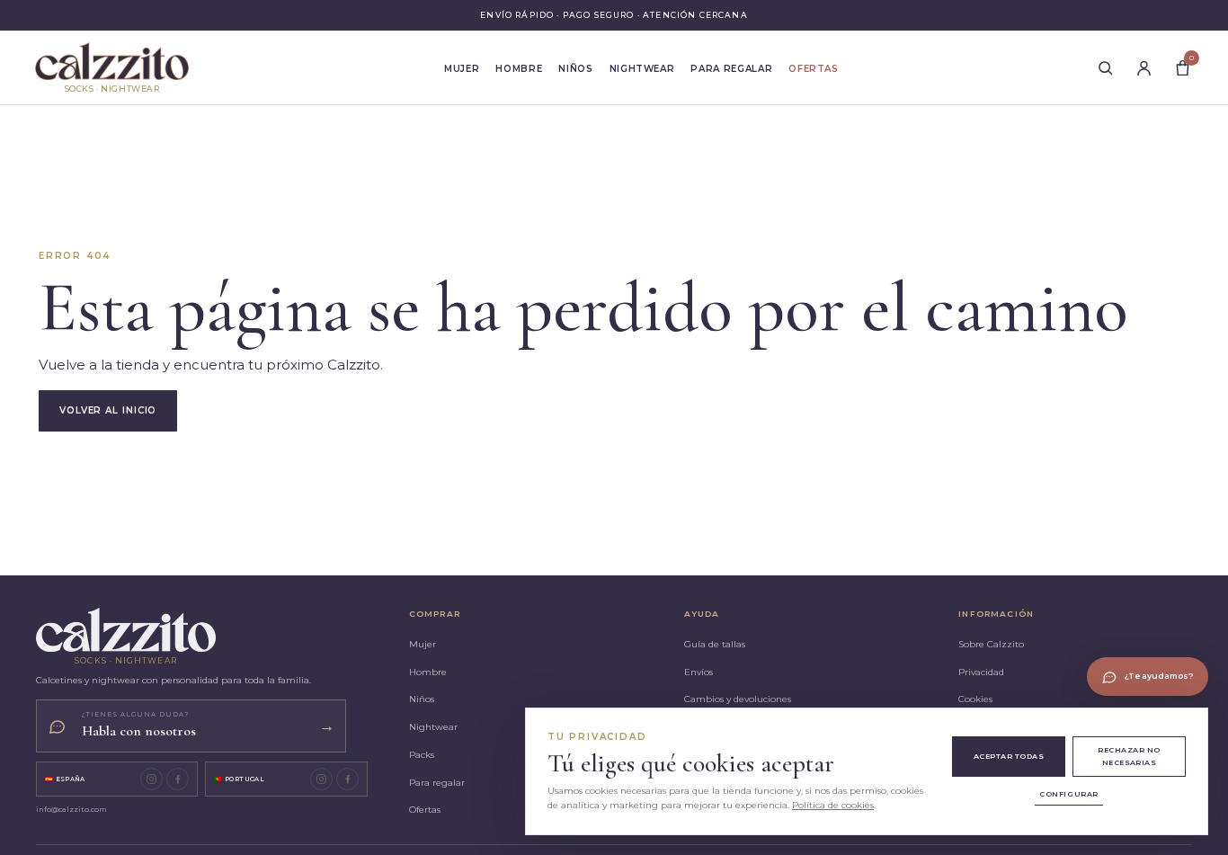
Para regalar (731, 69)
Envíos (698, 672)
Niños (575, 69)
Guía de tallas (714, 644)
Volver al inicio (107, 410)
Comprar (434, 614)
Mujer (461, 69)
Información (996, 614)
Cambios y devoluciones (737, 699)
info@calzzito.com (71, 809)
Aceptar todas (1009, 756)
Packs (421, 755)
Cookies (975, 699)
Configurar (1069, 793)
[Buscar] (1105, 67)
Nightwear (642, 69)
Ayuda (702, 614)
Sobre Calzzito (991, 644)
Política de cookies (833, 805)
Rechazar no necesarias (1129, 755)
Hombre (518, 69)
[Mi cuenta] (1143, 67)
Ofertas (813, 69)
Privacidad (981, 672)
